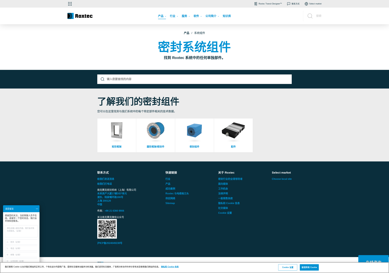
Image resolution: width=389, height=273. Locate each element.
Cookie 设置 (225, 213)
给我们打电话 (104, 184)
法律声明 (223, 193)
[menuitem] (162, 17)
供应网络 (170, 198)
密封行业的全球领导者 (230, 179)
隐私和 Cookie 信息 (229, 203)
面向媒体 (223, 184)
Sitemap (170, 203)
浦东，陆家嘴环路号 (110, 197)
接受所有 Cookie (309, 267)
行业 (167, 179)
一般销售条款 (225, 198)
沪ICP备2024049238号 (109, 243)
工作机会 (223, 188)
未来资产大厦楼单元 (112, 193)
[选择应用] (69, 3)
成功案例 (170, 188)
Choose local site (282, 179)
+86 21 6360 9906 (114, 210)
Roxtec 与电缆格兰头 (177, 193)
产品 (186, 33)
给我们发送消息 (105, 179)
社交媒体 (223, 208)
